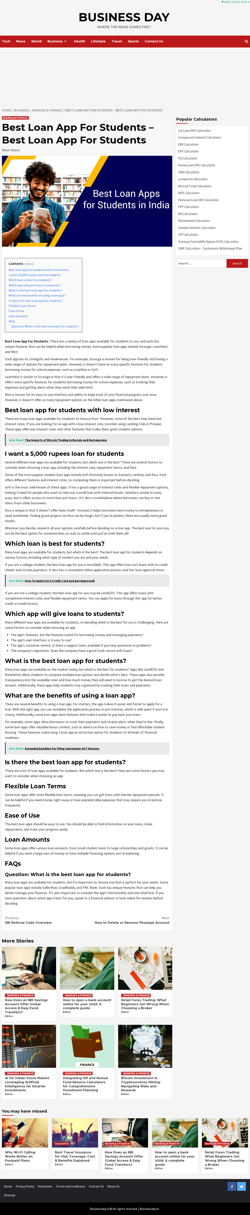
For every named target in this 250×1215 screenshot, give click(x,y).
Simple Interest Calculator (197, 228)
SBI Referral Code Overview (28, 920)
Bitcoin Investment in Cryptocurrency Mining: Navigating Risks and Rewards (141, 1084)
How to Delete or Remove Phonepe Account (132, 920)
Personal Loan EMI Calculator (198, 200)
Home (8, 1186)
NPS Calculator (189, 193)
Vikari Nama (11, 150)
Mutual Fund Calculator (195, 186)
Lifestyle (98, 41)
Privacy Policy (25, 1186)
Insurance (62, 1143)
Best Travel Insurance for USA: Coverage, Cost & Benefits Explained (75, 1156)
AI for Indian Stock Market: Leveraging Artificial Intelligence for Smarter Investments (27, 1084)
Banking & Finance (15, 117)
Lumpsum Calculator (193, 179)
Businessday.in (149, 1209)
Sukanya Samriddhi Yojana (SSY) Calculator (208, 241)
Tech (6, 41)
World (36, 41)
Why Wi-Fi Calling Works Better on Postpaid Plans (20, 1156)
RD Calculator (187, 214)
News (20, 41)
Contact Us (154, 41)
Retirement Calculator (194, 221)
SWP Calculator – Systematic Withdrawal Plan (210, 248)
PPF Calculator (188, 207)
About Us (113, 1186)
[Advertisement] (125, 76)
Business (54, 41)
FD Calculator (187, 158)
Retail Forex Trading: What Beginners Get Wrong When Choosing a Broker (145, 1004)
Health (79, 41)
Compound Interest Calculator (199, 137)
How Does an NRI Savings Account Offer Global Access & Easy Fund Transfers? (26, 1006)
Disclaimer (45, 1186)
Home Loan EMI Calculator (196, 165)
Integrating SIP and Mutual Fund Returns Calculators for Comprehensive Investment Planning (85, 1084)
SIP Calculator (188, 234)
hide (29, 264)
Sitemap (9, 1195)
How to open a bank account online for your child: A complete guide (87, 1004)
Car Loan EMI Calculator (194, 130)
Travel (117, 41)
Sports (133, 41)
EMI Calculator (188, 144)
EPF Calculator (188, 151)
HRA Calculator (188, 172)
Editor (9, 1016)
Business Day (124, 17)
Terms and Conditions (70, 1186)
